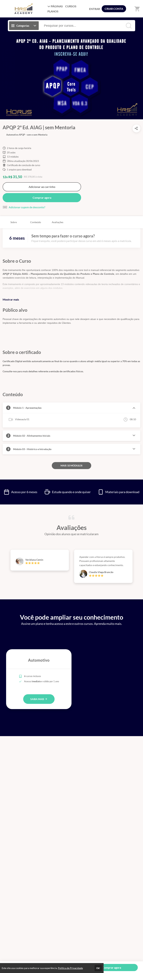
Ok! (98, 968)
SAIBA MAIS (37, 699)
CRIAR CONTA (114, 8)
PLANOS (52, 11)
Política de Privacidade (70, 968)
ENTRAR (94, 8)
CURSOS (70, 6)
